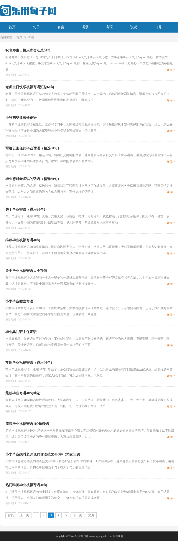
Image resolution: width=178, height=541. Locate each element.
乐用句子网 (81, 536)
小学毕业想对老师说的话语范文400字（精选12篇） (44, 454)
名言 (60, 27)
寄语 (109, 27)
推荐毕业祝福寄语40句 (22, 240)
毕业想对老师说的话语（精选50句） (33, 179)
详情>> (171, 69)
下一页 (77, 515)
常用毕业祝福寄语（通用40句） (29, 362)
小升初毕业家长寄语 (21, 117)
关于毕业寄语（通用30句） (26, 209)
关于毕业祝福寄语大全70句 (26, 270)
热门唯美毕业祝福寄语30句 (26, 485)
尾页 (91, 515)
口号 (158, 27)
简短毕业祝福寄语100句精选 (27, 424)
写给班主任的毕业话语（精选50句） (33, 148)
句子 (36, 27)
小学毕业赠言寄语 (19, 301)
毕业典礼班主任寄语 (21, 332)
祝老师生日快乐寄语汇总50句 (28, 50)
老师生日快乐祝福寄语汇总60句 (29, 87)
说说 (133, 27)
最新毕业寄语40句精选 (22, 393)
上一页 (24, 515)
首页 (12, 27)
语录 (85, 27)
